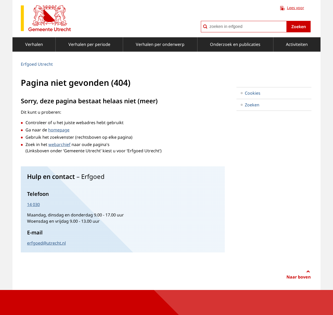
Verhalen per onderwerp (160, 44)
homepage (58, 130)
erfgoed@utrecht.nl (46, 243)
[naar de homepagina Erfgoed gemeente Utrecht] (46, 19)
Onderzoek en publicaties (235, 44)
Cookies (252, 93)
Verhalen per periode (89, 44)
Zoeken (298, 26)
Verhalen (34, 44)
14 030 (33, 204)
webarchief (59, 144)
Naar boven (298, 277)
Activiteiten (297, 44)
